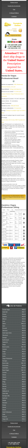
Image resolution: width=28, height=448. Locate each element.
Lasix (3, 321)
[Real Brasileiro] (8, 42)
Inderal (4, 374)
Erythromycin (5, 339)
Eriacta (4, 405)
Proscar (4, 314)
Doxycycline (5, 365)
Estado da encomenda (14, 6)
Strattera (4, 316)
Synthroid (4, 398)
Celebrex (4, 421)
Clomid (4, 407)
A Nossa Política (14, 13)
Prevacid (4, 328)
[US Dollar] (14, 42)
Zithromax (4, 330)
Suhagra (4, 337)
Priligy (3, 381)
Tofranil (4, 377)
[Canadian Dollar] (17, 42)
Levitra (4, 353)
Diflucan (4, 319)
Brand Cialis (5, 363)
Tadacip (4, 379)
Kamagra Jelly (5, 395)
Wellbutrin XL (5, 391)
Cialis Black (5, 367)
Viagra (4, 344)
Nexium (4, 384)
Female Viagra (6, 309)
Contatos (14, 16)
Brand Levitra (5, 346)
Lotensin (4, 349)
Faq (14, 9)
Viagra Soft (5, 419)
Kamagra (4, 360)
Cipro (3, 325)
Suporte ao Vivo (15, 35)
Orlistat (4, 400)
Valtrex (4, 323)
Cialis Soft (4, 312)
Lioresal (4, 372)
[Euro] (11, 42)
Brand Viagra (5, 370)
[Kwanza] (20, 42)
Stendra (4, 386)
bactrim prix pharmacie (17, 281)
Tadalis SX (5, 342)
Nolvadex (4, 402)
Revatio (4, 388)
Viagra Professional (7, 358)
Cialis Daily (5, 393)
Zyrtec (4, 356)
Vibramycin (5, 335)
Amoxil (4, 409)
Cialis (3, 414)
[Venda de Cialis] (14, 24)
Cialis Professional (7, 412)
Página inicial (14, 2)
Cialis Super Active (7, 332)
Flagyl (3, 351)
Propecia (4, 416)
